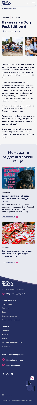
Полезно (5, 331)
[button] (27, 3)
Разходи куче (7, 304)
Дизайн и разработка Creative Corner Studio (17, 400)
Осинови (5, 308)
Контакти (6, 346)
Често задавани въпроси (12, 342)
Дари (4, 312)
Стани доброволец (9, 316)
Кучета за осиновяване (11, 320)
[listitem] (12, 46)
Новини (5, 335)
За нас (4, 338)
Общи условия (7, 395)
